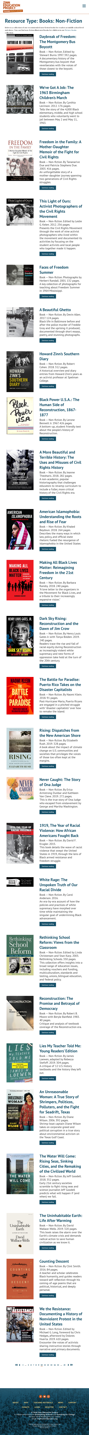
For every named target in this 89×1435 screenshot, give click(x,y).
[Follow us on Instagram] (48, 1396)
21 (64, 1365)
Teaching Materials (43, 1403)
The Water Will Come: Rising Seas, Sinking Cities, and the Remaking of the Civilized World (60, 1163)
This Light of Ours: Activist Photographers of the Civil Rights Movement (61, 208)
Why (26, 1403)
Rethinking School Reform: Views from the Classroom (59, 942)
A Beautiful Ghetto (55, 309)
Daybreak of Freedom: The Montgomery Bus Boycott (58, 41)
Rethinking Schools (44, 1414)
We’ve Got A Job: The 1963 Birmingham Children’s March (57, 92)
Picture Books (70, 30)
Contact (63, 1407)
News (60, 1403)
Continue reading (48, 74)
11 (45, 1365)
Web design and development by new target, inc (44, 1424)
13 (51, 1365)
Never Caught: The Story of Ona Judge (60, 782)
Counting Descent (54, 1261)
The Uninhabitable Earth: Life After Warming (61, 1218)
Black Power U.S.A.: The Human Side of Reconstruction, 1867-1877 (59, 407)
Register (49, 1407)
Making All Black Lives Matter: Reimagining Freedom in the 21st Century (58, 570)
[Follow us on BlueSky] (44, 1396)
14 (55, 1365)
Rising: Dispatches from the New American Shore (60, 733)
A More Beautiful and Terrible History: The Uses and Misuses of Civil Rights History (60, 460)
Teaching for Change (66, 1414)
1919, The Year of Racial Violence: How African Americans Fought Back (60, 830)
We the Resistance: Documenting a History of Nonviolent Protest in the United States (61, 1316)
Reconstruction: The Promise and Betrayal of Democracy (60, 1003)
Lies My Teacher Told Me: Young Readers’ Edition (60, 1048)
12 (48, 1365)
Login (37, 1407)
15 (58, 1365)
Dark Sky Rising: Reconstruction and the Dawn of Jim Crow (59, 623)
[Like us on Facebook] (40, 1396)
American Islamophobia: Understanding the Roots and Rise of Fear (60, 516)
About (16, 1403)
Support (72, 1403)
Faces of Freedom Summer (54, 270)
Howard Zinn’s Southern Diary (59, 356)
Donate (25, 1407)
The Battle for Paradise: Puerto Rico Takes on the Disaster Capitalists (60, 684)
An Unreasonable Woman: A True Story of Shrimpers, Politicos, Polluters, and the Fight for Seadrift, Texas (59, 1101)
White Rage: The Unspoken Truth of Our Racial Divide (59, 884)
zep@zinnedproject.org (47, 1419)
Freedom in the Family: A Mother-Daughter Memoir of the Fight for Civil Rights (60, 149)
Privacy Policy (44, 1427)
